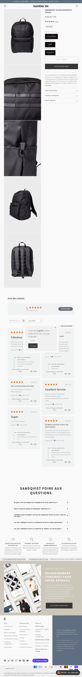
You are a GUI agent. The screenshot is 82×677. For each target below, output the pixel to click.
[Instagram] (16, 660)
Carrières (22, 641)
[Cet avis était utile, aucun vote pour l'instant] (31, 371)
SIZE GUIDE (49, 26)
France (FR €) (10, 668)
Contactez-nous (8, 626)
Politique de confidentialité (63, 646)
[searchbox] (15, 320)
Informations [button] (24, 623)
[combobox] (64, 326)
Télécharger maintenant (59, 605)
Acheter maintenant (61, 66)
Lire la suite (48, 85)
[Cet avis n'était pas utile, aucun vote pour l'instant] (35, 371)
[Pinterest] (12, 660)
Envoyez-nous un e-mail (42, 643)
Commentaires (24, 644)
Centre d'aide (8, 647)
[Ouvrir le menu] (7, 6)
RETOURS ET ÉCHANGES (42, 646)
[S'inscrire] (76, 640)
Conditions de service (62, 648)
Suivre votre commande (11, 636)
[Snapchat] (20, 660)
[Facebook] (5, 660)
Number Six (9, 673)
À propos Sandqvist (52, 95)
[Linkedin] (24, 660)
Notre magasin (50, 100)
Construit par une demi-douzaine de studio (19, 675)
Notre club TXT (24, 635)
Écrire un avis (65, 309)
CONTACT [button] (38, 623)
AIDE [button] (5, 623)
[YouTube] (27, 660)
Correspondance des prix (11, 639)
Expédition (7, 629)
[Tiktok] (8, 660)
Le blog (22, 638)
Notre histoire (23, 626)
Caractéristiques (51, 90)
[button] (68, 672)
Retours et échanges (10, 632)
